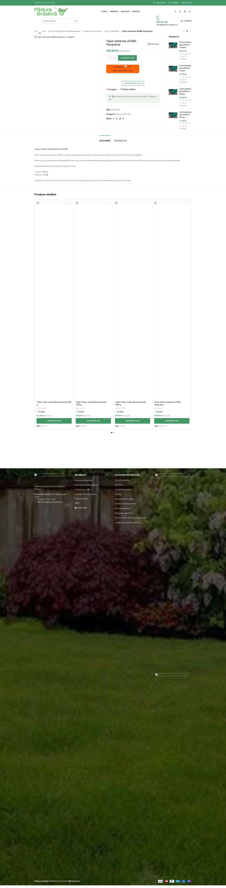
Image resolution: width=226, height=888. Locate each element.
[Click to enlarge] (39, 33)
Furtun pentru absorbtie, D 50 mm (185, 91)
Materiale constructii (124, 513)
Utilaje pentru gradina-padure (127, 522)
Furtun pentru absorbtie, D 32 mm (185, 114)
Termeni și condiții (82, 490)
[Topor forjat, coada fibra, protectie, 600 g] (54, 300)
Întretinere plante (122, 508)
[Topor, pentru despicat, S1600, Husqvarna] (171, 300)
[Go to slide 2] (114, 432)
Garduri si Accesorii (123, 490)
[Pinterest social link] (120, 118)
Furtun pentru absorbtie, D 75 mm (185, 68)
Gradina (118, 494)
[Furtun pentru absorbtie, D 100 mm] (173, 50)
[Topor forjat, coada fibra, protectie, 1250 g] (93, 300)
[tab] (104, 139)
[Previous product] (183, 31)
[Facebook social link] (113, 118)
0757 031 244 (49, 499)
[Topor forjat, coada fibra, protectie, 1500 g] (132, 300)
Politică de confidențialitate (86, 485)
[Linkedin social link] (123, 118)
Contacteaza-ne (132, 83)
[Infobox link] (113, 12)
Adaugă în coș (127, 58)
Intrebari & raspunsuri (84, 480)
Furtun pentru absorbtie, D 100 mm (185, 44)
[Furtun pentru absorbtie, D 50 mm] (173, 97)
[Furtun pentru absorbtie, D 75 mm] (173, 74)
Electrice (119, 485)
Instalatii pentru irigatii (124, 499)
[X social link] (116, 118)
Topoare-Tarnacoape (92, 31)
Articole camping (122, 480)
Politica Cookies (81, 499)
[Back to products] (187, 31)
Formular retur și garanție (85, 494)
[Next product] (190, 31)
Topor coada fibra (111, 31)
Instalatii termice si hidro (125, 504)
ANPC (77, 503)
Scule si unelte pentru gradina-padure (64, 31)
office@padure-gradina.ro (167, 25)
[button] (54, 421)
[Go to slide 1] (111, 432)
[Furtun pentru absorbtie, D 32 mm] (173, 120)
